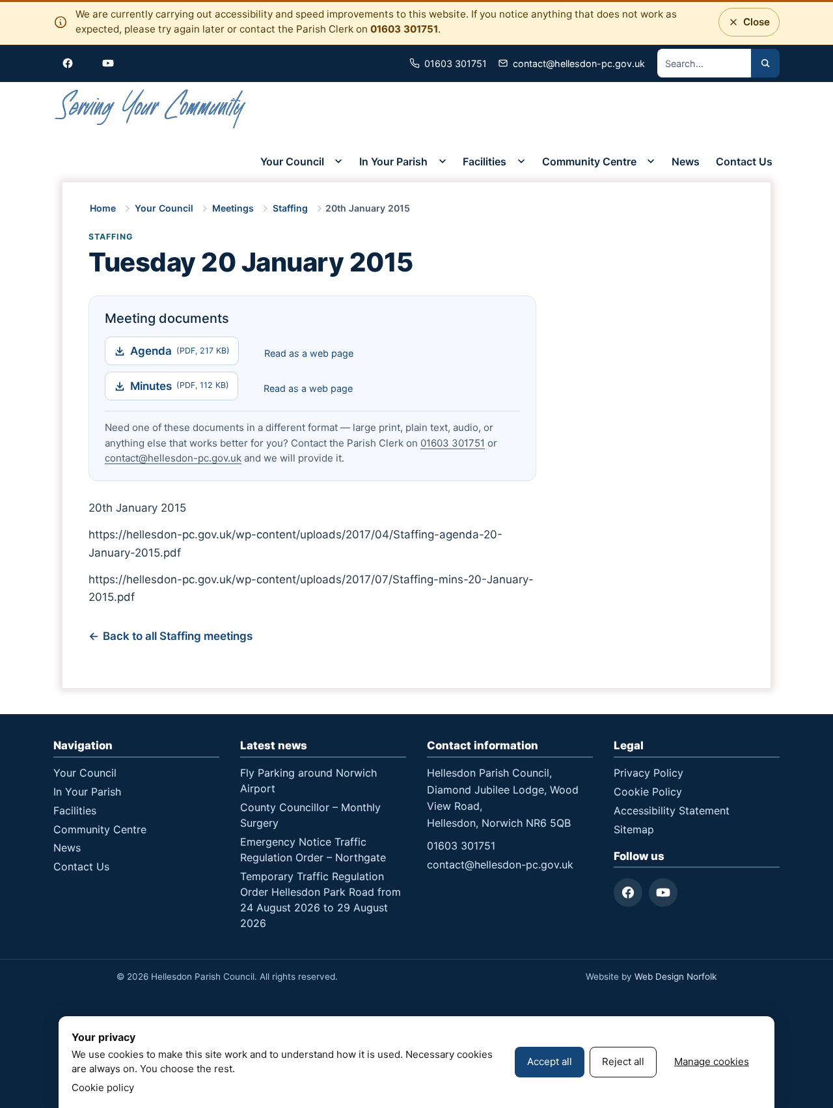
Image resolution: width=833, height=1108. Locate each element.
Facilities (484, 161)
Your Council (292, 161)
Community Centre (589, 161)
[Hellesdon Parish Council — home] (151, 111)
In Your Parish (393, 161)
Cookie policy (103, 1087)
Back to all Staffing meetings (178, 636)
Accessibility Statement (672, 810)
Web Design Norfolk (676, 976)
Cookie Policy (648, 791)
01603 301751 (404, 29)
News (686, 161)
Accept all (549, 1061)
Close (753, 25)
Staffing (290, 208)
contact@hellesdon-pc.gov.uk (173, 458)
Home (103, 208)
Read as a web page (308, 353)
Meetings (233, 208)
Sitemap (634, 829)
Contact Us (744, 161)
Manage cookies (711, 1061)
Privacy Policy (648, 772)
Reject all (623, 1061)
